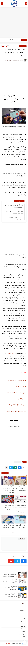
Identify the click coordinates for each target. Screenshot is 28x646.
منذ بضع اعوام (19, 209)
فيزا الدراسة (22, 621)
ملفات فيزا (22, 636)
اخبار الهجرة (22, 607)
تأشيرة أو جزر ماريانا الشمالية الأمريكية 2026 (12, 39)
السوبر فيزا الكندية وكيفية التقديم (17, 380)
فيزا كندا (23, 628)
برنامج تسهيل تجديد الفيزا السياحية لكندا (15, 393)
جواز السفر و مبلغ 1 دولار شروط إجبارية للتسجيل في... (9, 507)
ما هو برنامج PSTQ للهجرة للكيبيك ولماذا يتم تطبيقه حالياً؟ (21, 488)
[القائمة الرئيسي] (26, 3)
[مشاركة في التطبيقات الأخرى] (6, 467)
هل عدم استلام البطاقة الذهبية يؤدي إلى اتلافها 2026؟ (10, 595)
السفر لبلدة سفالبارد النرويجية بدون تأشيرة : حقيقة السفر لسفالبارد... (13, 212)
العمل (24, 613)
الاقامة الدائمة (23, 46)
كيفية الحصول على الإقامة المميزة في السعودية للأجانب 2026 (15, 218)
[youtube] (11, 561)
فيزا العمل (23, 623)
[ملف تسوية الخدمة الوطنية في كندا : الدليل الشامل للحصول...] (22, 575)
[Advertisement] (14, 22)
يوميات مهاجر (7, 643)
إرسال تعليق (22, 538)
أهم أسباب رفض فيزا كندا (19, 386)
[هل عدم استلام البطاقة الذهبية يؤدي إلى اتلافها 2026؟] (22, 595)
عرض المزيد (5, 473)
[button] (20, 467)
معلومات (23, 631)
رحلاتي (23, 618)
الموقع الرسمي (11, 353)
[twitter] (17, 561)
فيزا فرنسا (22, 626)
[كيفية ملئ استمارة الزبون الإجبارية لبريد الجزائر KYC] (22, 588)
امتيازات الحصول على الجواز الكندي (17, 411)
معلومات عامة (22, 634)
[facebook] (24, 561)
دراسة (23, 615)
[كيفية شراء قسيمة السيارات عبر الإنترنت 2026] (22, 582)
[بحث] (2, 3)
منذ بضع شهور (19, 204)
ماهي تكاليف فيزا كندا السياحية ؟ (17, 405)
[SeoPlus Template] (22, 643)
